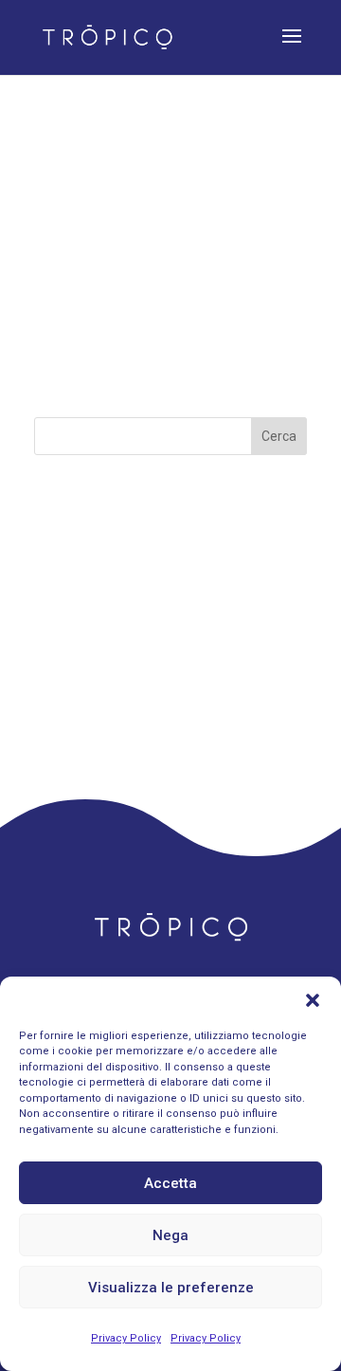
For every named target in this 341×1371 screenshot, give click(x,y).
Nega (170, 1235)
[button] (312, 1000)
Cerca (278, 436)
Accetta (170, 1183)
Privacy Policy (126, 1338)
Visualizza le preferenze (171, 1287)
